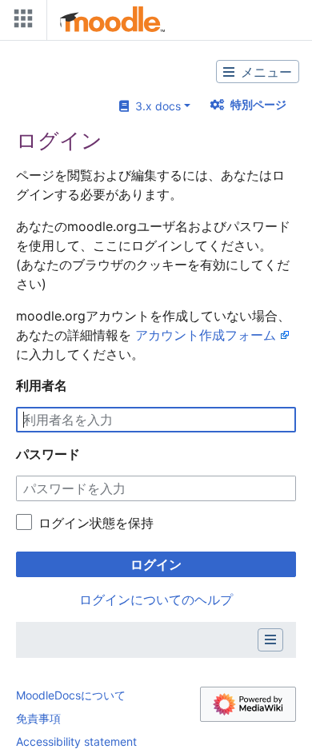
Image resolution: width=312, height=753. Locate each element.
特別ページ (258, 104)
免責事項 (38, 718)
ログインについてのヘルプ (156, 600)
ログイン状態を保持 (96, 523)
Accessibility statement (76, 741)
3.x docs (155, 106)
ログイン (156, 564)
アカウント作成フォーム (205, 335)
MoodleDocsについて (71, 695)
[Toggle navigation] (20, 22)
